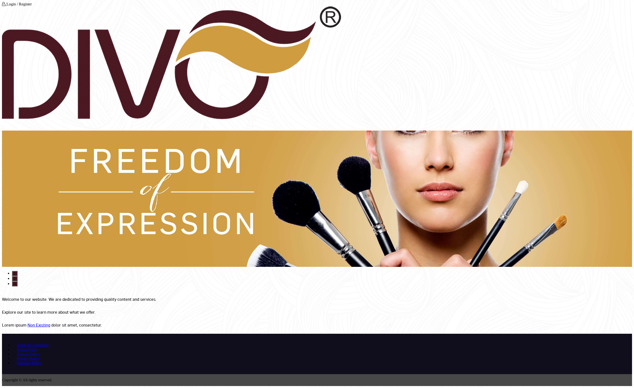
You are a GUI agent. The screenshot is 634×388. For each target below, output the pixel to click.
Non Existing (38, 325)
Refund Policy (28, 354)
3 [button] (15, 284)
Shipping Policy (29, 363)
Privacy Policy (28, 358)
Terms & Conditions (33, 345)
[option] (317, 199)
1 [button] (15, 273)
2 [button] (15, 278)
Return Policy (27, 349)
